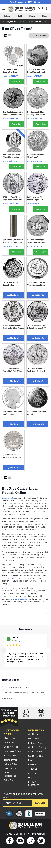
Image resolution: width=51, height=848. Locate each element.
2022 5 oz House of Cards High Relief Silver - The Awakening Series (13, 370)
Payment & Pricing (13, 755)
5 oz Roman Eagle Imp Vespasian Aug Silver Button (36, 284)
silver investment (20, 599)
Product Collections (33, 783)
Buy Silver (33, 760)
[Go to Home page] (21, 9)
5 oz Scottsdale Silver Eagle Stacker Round (36, 70)
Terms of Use (10, 760)
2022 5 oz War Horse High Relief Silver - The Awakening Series (12, 199)
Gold (19, 16)
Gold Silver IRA (35, 752)
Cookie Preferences (10, 774)
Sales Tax (8, 780)
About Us (32, 769)
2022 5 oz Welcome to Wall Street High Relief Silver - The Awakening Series (37, 370)
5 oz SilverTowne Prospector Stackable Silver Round (12, 456)
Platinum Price (35, 743)
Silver (7, 16)
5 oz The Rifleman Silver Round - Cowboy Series (13, 113)
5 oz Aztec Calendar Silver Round (35, 155)
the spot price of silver (12, 578)
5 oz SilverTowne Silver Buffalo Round (12, 412)
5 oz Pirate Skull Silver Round (36, 412)
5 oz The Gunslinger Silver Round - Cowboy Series (36, 241)
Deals (32, 16)
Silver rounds (8, 498)
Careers (32, 773)
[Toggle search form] (39, 8)
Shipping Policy (11, 747)
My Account (9, 738)
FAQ (30, 778)
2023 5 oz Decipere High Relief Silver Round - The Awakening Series (37, 327)
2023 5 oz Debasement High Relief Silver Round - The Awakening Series (13, 327)
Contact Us (9, 743)
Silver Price (33, 739)
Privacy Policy (10, 764)
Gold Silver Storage (37, 747)
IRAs (44, 16)
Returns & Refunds (13, 751)
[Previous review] (3, 650)
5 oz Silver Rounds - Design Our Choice (11, 70)
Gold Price (33, 734)
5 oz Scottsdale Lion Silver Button (11, 283)
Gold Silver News (36, 756)
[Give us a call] (43, 8)
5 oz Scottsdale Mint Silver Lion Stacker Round (11, 156)
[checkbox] (5, 35)
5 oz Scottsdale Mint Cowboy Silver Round (36, 113)
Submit (40, 803)
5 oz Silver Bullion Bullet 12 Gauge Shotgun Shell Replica (13, 241)
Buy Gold (32, 765)
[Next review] (47, 650)
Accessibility (10, 768)
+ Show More (7, 698)
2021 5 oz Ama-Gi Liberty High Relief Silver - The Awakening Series (37, 199)
